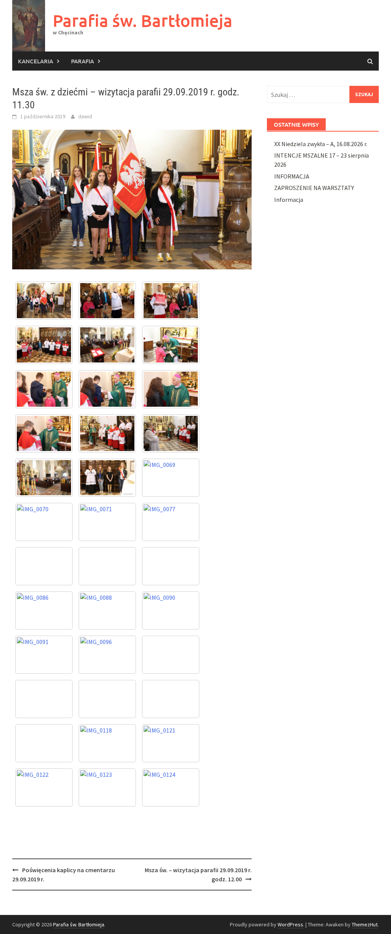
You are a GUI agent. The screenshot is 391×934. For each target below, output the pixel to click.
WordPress (290, 924)
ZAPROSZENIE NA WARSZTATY (314, 188)
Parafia (82, 61)
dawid (85, 116)
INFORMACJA (291, 176)
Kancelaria (35, 61)
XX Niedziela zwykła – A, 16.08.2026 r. (320, 144)
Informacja (288, 199)
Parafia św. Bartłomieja (143, 20)
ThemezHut (365, 924)
